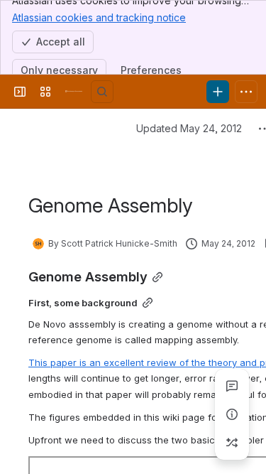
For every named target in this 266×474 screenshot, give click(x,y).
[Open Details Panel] (232, 414)
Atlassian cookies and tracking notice (99, 17)
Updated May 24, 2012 (189, 128)
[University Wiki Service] (73, 91)
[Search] (102, 91)
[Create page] (232, 442)
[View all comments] (232, 386)
